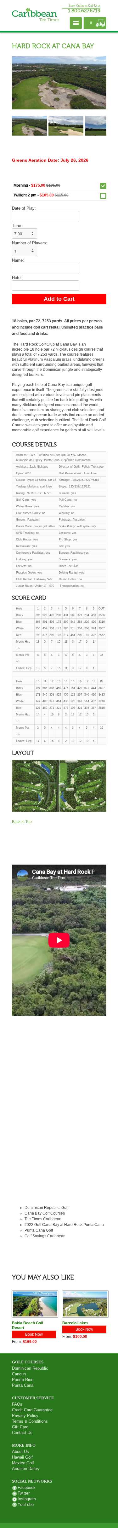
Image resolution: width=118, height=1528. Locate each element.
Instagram (27, 1498)
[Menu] (76, 23)
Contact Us (22, 1432)
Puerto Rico (22, 1379)
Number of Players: (29, 243)
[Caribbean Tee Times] (35, 15)
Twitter (24, 1493)
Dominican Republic (30, 1368)
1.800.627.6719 (84, 11)
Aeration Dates (25, 1468)
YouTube (26, 1504)
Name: (18, 260)
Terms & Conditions (30, 1421)
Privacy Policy (25, 1415)
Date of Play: (24, 208)
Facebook (27, 1487)
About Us (20, 1451)
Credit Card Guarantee (32, 1410)
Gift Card (20, 1427)
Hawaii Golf (22, 1457)
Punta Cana (22, 1385)
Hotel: (17, 277)
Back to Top (22, 821)
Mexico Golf (23, 1463)
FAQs (17, 1404)
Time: (17, 225)
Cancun (19, 1374)
